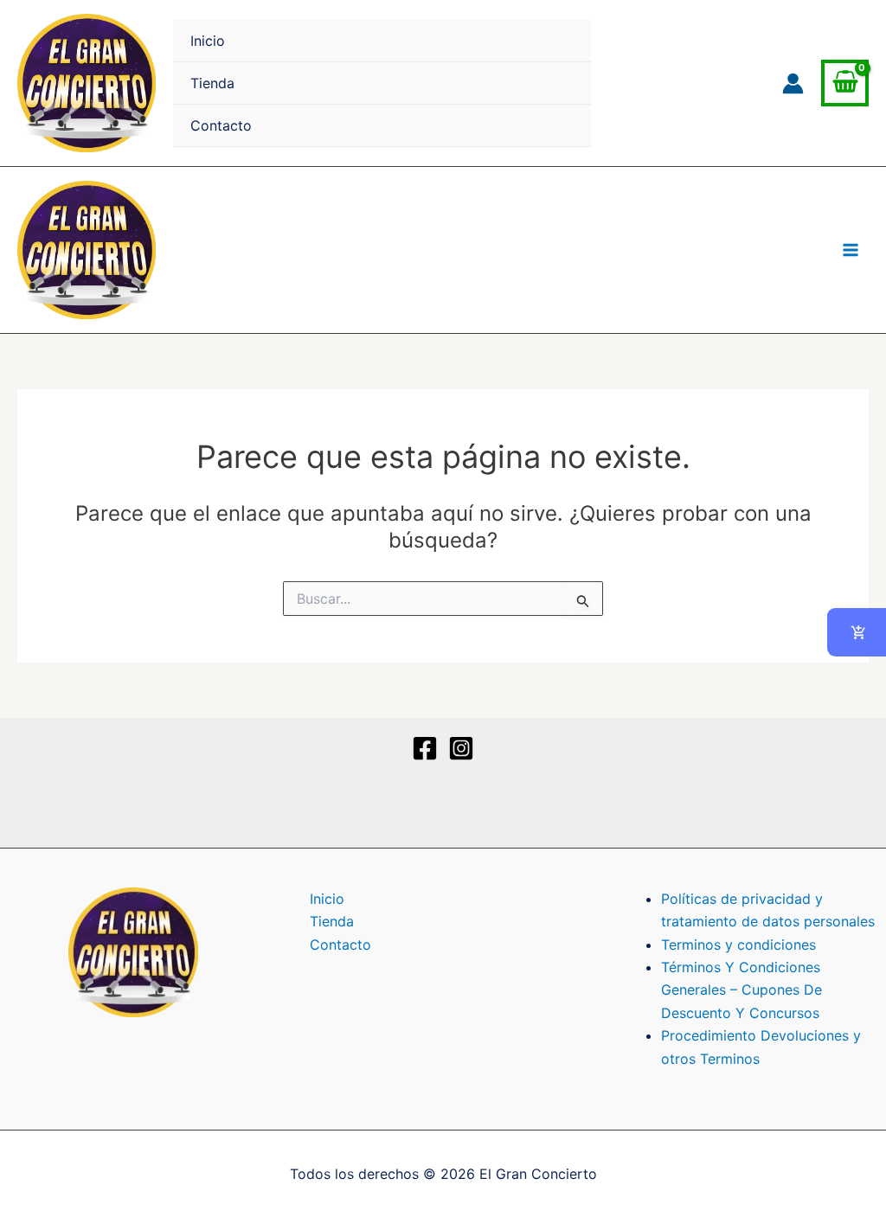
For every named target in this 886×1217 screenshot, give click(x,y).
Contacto (221, 125)
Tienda (212, 83)
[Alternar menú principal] (850, 250)
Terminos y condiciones (738, 944)
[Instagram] (461, 748)
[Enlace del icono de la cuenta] (793, 83)
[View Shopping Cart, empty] (845, 83)
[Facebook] (425, 748)
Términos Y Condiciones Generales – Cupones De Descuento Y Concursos (741, 990)
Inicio (207, 40)
